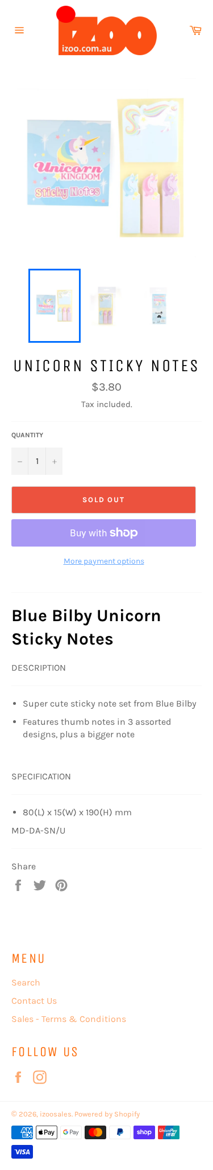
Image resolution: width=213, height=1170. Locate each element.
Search (25, 982)
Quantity (27, 435)
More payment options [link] (104, 561)
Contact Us (34, 1000)
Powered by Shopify (107, 1114)
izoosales (56, 1114)
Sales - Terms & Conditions (68, 1018)
